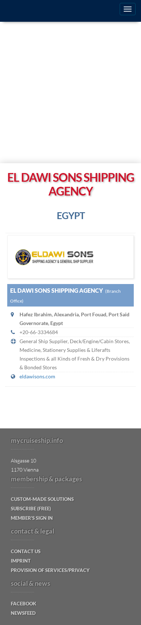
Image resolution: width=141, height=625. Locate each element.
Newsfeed (23, 613)
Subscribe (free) (31, 508)
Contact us (25, 551)
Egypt (71, 215)
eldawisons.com (37, 376)
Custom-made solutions (42, 499)
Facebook (23, 604)
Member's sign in (32, 518)
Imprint (21, 561)
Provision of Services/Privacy (50, 570)
